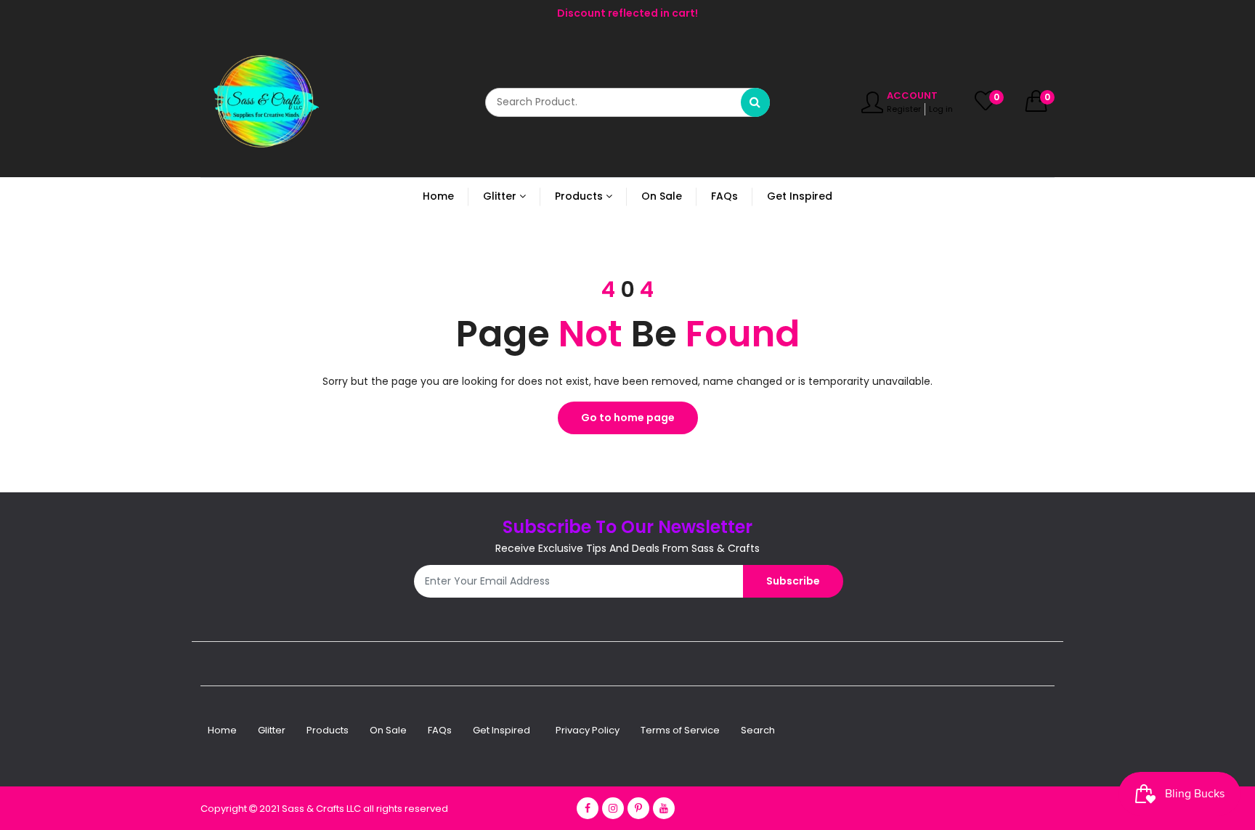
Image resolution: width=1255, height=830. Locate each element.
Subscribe (793, 581)
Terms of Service (680, 730)
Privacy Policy (588, 730)
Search (758, 730)
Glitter (271, 730)
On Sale (388, 730)
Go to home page (628, 417)
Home (222, 730)
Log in (941, 109)
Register (904, 109)
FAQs (440, 730)
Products (327, 730)
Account (912, 95)
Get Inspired (501, 730)
